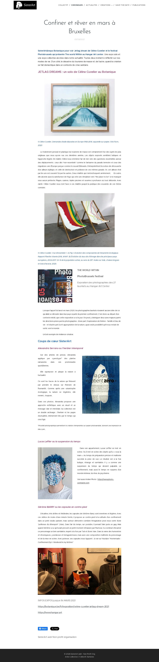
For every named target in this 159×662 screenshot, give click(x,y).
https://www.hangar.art (50, 612)
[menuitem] (64, 5)
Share (44, 629)
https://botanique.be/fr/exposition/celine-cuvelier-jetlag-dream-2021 (73, 606)
